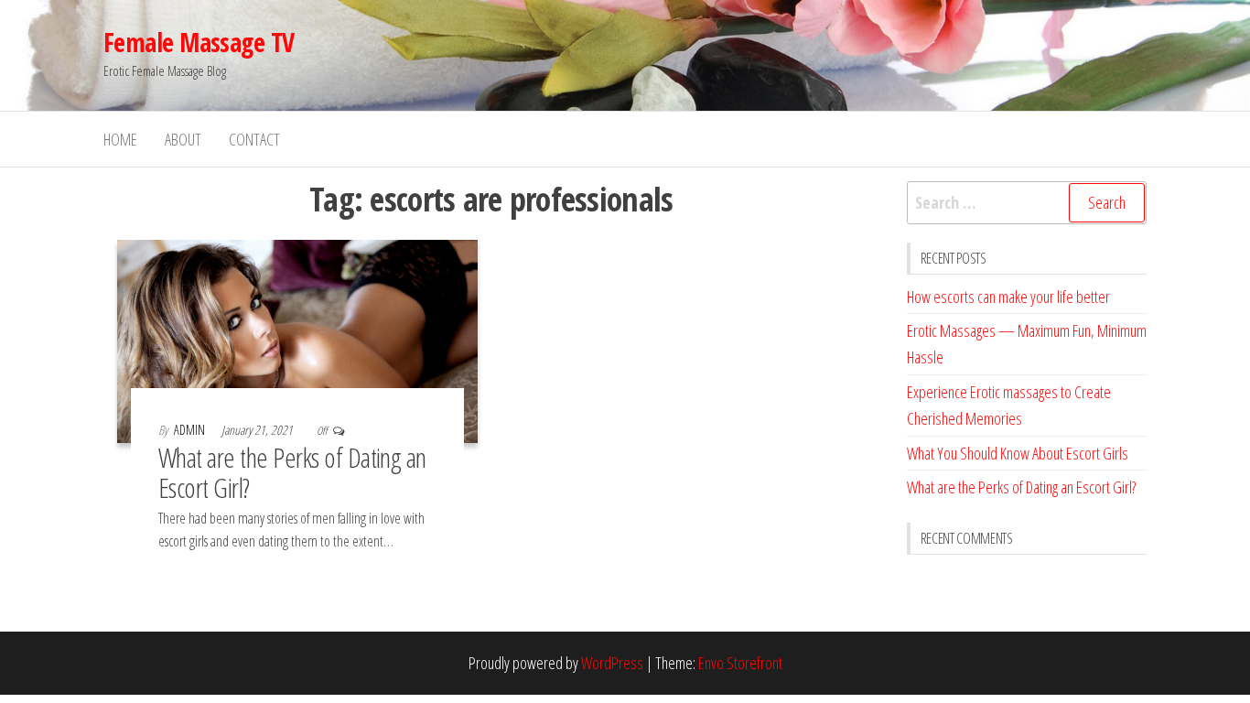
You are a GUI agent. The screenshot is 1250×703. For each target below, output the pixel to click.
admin (191, 429)
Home (120, 139)
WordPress (612, 663)
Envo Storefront (740, 663)
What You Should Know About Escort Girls (1017, 453)
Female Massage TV (198, 42)
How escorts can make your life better (1008, 297)
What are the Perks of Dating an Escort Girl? (292, 472)
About (183, 139)
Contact (254, 139)
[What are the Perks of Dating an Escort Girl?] (297, 340)
